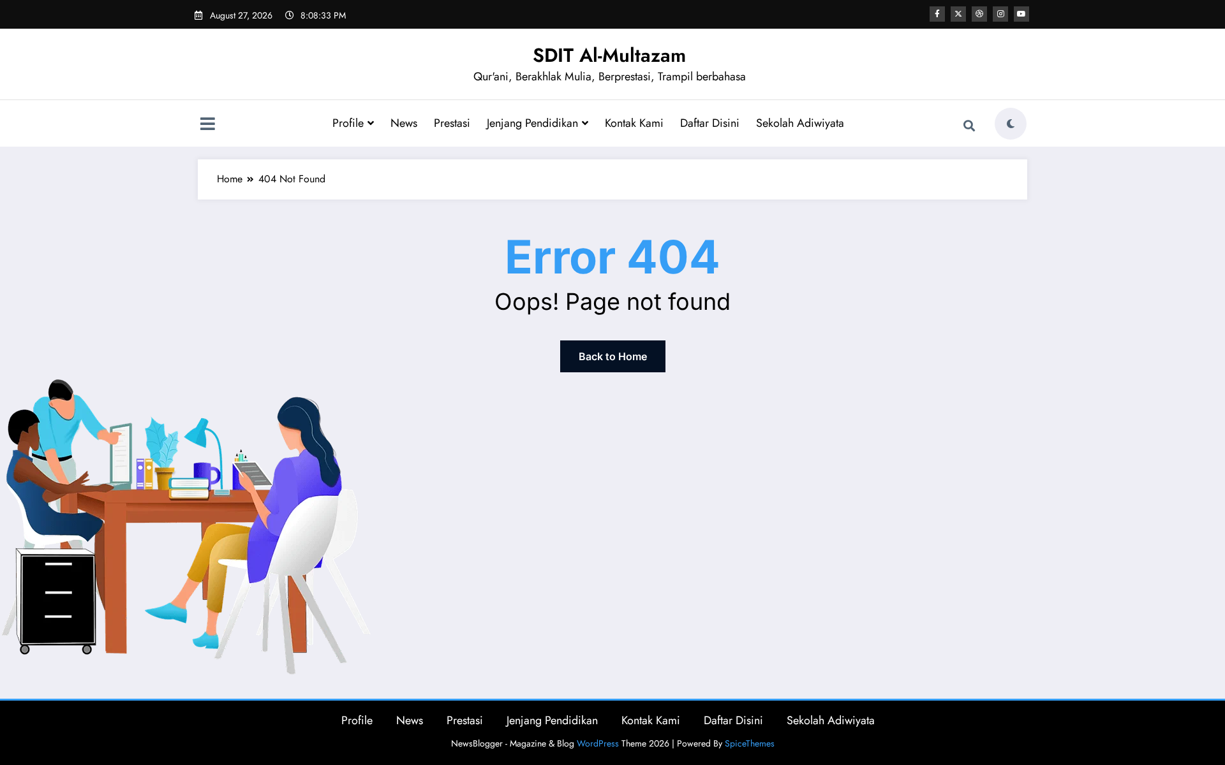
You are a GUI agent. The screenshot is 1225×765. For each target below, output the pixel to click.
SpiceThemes (750, 743)
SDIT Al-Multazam (609, 55)
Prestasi (452, 123)
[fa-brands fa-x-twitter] (958, 14)
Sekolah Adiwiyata (800, 123)
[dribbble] (979, 14)
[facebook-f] (937, 14)
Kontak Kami (634, 123)
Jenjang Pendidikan (532, 123)
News (403, 123)
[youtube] (1021, 14)
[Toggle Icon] (207, 125)
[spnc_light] (1011, 124)
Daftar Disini (709, 123)
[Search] (969, 126)
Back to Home (613, 356)
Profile (348, 123)
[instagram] (1000, 14)
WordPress (598, 743)
